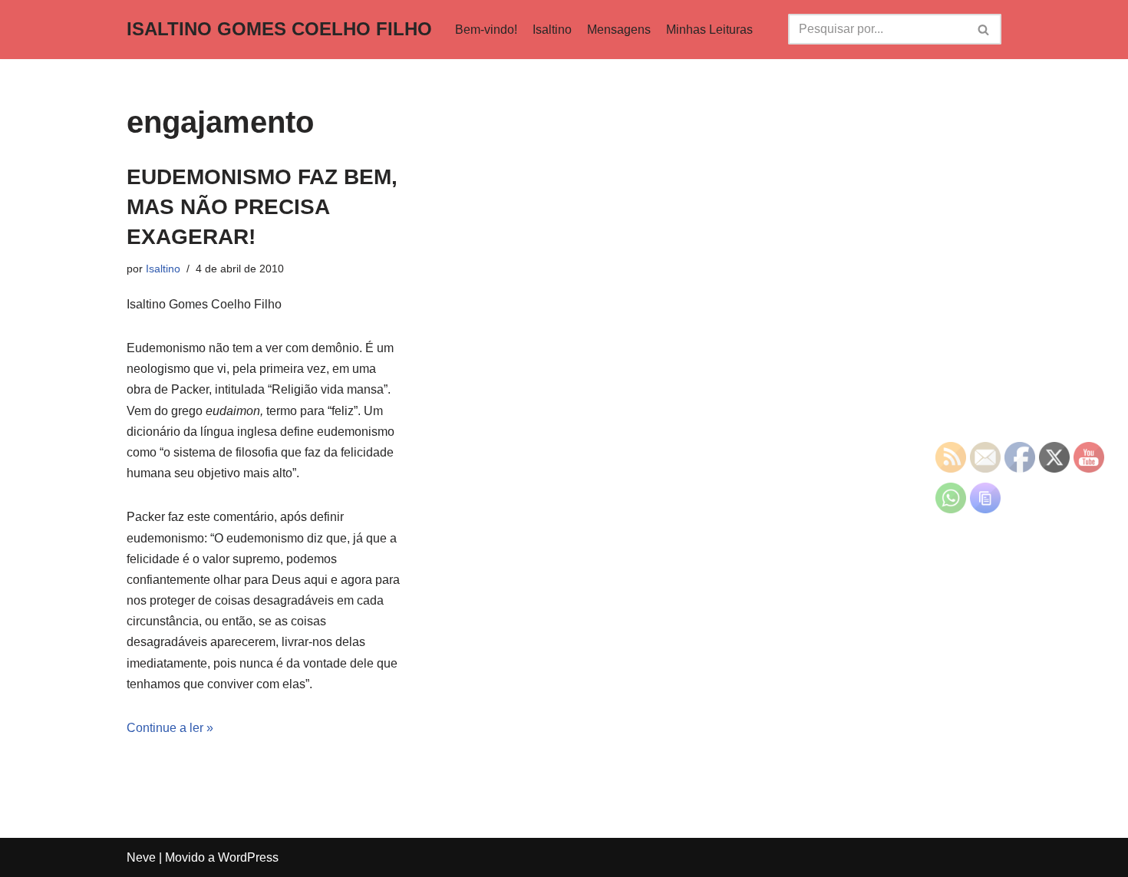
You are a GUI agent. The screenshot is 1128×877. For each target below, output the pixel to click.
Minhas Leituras (709, 29)
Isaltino (552, 29)
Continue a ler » (170, 727)
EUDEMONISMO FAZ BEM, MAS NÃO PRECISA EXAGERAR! (262, 207)
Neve (141, 857)
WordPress (248, 857)
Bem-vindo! (486, 29)
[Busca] (984, 29)
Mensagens (619, 29)
